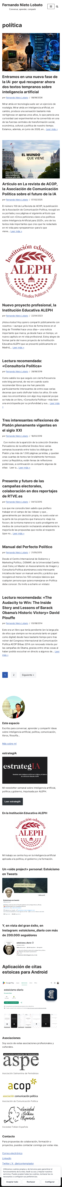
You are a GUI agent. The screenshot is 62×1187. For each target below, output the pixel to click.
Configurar (50, 1182)
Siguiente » (28, 674)
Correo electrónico (12, 1153)
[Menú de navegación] (50, 6)
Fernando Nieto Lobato (17, 97)
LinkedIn (6, 1158)
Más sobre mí (9, 743)
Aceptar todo (12, 1182)
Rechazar (31, 1182)
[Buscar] (57, 6)
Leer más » (52, 129)
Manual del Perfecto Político (27, 547)
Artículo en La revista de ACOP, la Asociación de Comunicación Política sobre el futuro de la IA (30, 189)
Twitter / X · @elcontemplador (18, 1163)
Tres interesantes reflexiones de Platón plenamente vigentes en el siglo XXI (30, 425)
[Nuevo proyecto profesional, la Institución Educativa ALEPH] (31, 271)
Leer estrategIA (13, 801)
